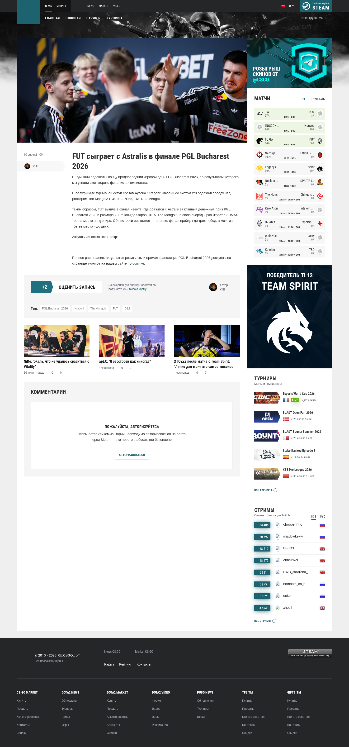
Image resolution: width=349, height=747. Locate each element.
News (48, 6)
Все (303, 99)
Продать (22, 709)
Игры (65, 725)
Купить (21, 700)
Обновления (70, 700)
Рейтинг (125, 664)
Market (61, 6)
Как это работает (28, 717)
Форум (156, 700)
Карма (109, 664)
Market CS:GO (144, 651)
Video (116, 6)
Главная (52, 18)
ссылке (138, 263)
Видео (156, 709)
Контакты (144, 664)
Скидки (22, 733)
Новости (73, 18)
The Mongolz (98, 308)
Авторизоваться (132, 455)
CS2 (127, 308)
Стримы (93, 18)
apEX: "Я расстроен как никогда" (125, 361)
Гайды (66, 717)
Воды (155, 717)
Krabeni (79, 308)
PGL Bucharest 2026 (55, 308)
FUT (115, 308)
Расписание (160, 725)
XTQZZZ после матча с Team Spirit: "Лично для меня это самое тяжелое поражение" (203, 364)
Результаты (317, 99)
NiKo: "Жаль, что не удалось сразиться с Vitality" (56, 364)
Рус (322, 516)
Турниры (114, 18)
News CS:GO (112, 651)
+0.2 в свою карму (134, 289)
